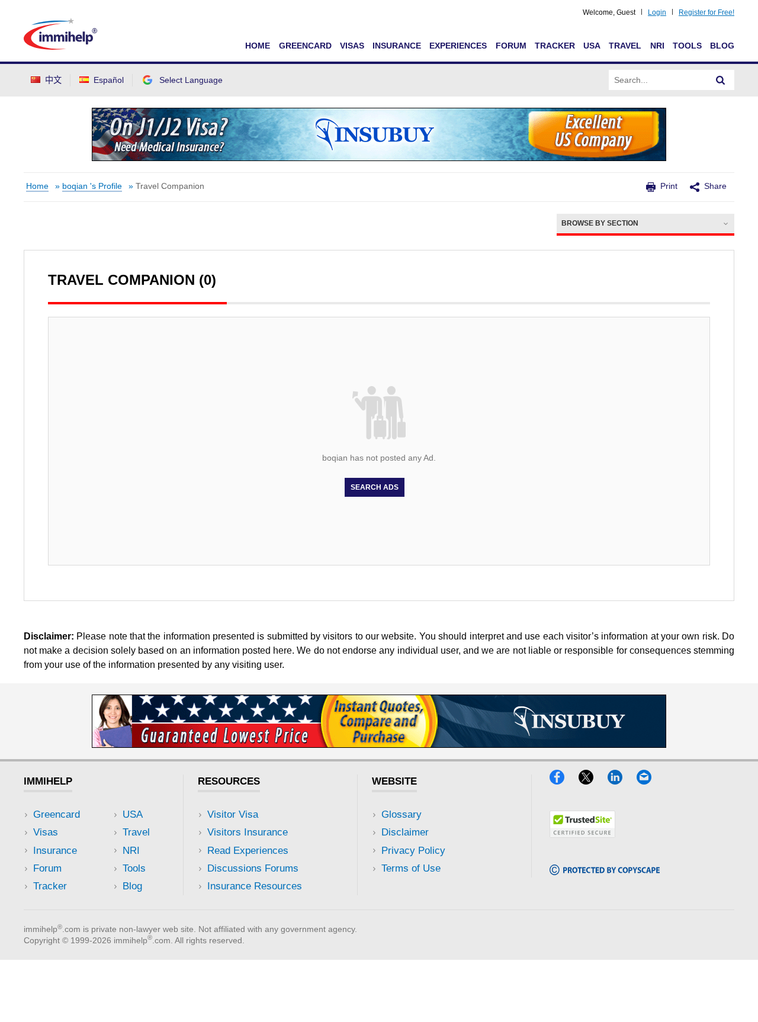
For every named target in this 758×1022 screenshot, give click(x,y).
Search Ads (375, 487)
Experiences (458, 45)
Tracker (555, 45)
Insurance (396, 45)
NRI (657, 45)
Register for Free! (706, 12)
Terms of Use (411, 868)
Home (257, 45)
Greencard (305, 45)
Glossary (401, 814)
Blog (722, 45)
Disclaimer (405, 832)
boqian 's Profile (92, 186)
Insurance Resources (254, 886)
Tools (687, 45)
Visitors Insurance (247, 832)
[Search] (720, 80)
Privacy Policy (413, 850)
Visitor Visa (232, 814)
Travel (625, 45)
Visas (352, 45)
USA (591, 45)
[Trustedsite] (582, 834)
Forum (511, 45)
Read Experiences (247, 850)
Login (657, 12)
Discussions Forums (252, 868)
